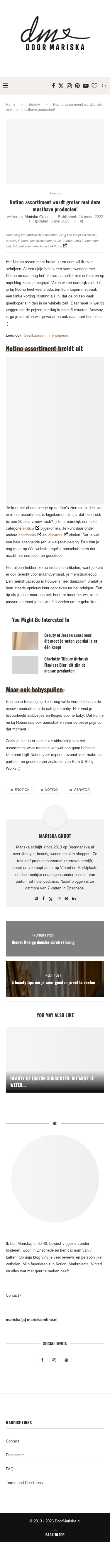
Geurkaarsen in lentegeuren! (48, 335)
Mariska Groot (37, 217)
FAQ (9, 1469)
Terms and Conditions (24, 1483)
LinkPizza (55, 246)
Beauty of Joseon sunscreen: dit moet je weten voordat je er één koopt (70, 641)
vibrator (82, 789)
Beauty (34, 104)
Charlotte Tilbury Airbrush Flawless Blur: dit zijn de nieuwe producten (66, 665)
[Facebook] (53, 85)
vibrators (54, 535)
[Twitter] (61, 85)
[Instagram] (69, 85)
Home (11, 104)
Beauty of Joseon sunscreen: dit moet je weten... (52, 1081)
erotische (57, 567)
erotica (28, 528)
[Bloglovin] (94, 85)
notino (51, 789)
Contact (12, 1441)
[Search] (104, 85)
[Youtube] (86, 85)
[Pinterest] (77, 85)
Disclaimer (15, 1455)
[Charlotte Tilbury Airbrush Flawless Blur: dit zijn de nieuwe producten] (25, 665)
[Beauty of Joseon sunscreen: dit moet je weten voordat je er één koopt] (25, 641)
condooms (27, 535)
